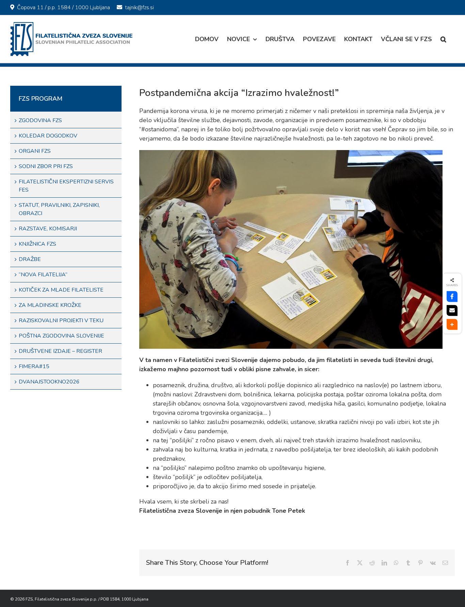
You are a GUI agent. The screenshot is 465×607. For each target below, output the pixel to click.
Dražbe (30, 259)
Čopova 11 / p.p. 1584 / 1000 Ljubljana (63, 7)
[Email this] (452, 310)
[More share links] (452, 324)
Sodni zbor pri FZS (46, 166)
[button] (443, 39)
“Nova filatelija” (43, 274)
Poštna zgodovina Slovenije (61, 336)
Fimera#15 (34, 366)
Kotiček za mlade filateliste (61, 290)
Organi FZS (35, 151)
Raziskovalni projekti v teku (61, 320)
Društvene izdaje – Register (60, 351)
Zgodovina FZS (40, 120)
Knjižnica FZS (37, 244)
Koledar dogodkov (48, 136)
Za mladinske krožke (50, 305)
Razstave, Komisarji (48, 228)
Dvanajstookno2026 (49, 381)
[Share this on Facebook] (452, 296)
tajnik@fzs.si (139, 7)
